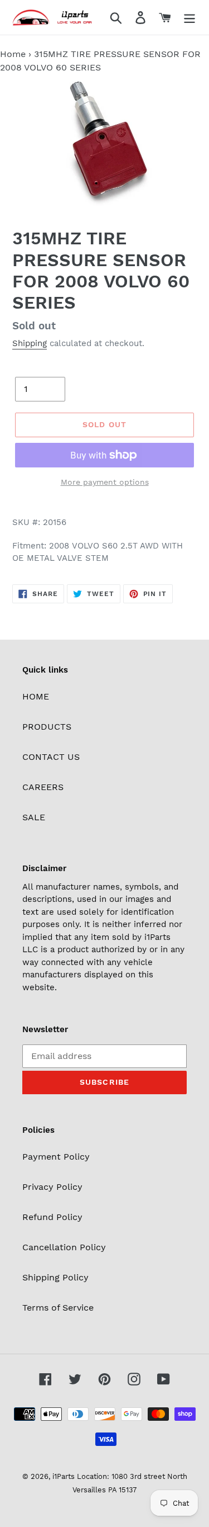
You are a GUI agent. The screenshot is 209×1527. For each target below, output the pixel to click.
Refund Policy (52, 1217)
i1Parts (63, 1476)
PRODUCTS (46, 726)
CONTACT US (51, 756)
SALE (33, 817)
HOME (35, 696)
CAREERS (43, 787)
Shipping (29, 343)
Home (13, 54)
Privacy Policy (52, 1186)
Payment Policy (56, 1156)
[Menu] (189, 17)
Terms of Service (58, 1307)
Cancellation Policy (64, 1247)
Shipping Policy (55, 1277)
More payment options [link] (105, 482)
